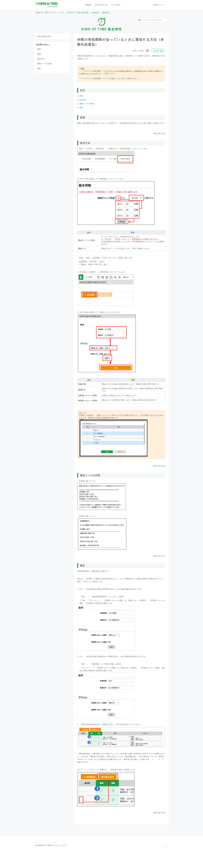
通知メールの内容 (87, 104)
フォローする (158, 51)
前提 (81, 96)
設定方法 (83, 100)
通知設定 (106, 13)
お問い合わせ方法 (101, 5)
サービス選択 (115, 5)
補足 (81, 107)
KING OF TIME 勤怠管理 (77, 13)
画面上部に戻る (159, 466)
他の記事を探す (44, 36)
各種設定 (95, 13)
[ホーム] (47, 3)
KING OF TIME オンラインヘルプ (50, 13)
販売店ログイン (158, 5)
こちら (118, 78)
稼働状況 (88, 5)
